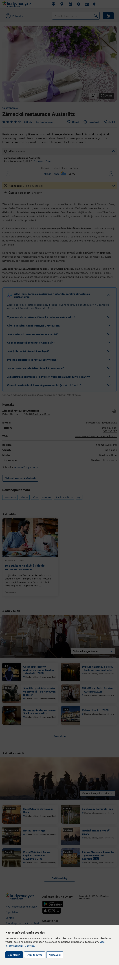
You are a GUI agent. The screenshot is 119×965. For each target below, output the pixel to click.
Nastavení (55, 954)
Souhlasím (14, 954)
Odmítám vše (34, 954)
